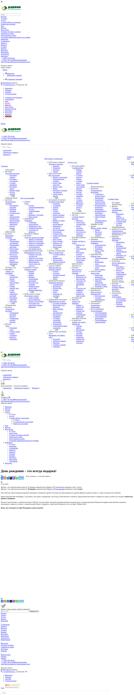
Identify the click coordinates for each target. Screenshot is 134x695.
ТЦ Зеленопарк (58, 489)
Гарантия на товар (7, 647)
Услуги (11, 416)
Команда (4, 628)
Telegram (8, 90)
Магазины (4, 643)
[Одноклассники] (5, 478)
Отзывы (4, 630)
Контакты (4, 634)
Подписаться (34, 611)
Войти (3, 124)
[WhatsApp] (16, 478)
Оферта (3, 658)
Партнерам (5, 636)
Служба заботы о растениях (23, 422)
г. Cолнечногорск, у (9, 85)
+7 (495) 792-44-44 (7, 58)
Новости (4, 626)
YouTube (8, 92)
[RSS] (1, 482)
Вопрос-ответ (6, 655)
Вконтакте (8, 88)
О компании (5, 624)
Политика (4, 649)
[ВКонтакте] (2, 478)
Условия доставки (7, 645)
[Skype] (19, 478)
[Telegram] (22, 478)
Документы (5, 638)
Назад (13, 414)
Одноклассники (10, 94)
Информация (5, 640)
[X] (11, 478)
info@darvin (6, 83)
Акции (3, 615)
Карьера (4, 632)
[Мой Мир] (8, 478)
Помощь (4, 651)
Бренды (3, 619)
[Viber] (14, 478)
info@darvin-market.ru (15, 62)
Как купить (13, 433)
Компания (12, 446)
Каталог (4, 613)
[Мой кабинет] (2, 373)
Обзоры (3, 656)
